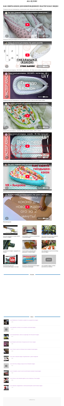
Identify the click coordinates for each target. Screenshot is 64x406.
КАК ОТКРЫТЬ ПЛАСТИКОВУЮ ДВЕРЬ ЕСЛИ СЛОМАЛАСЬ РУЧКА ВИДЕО (25, 378)
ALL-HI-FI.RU (32, 1)
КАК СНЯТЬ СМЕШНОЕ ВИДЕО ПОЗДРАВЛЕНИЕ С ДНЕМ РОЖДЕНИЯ (24, 356)
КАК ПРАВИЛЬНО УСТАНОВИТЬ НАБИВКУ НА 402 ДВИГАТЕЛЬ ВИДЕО (24, 320)
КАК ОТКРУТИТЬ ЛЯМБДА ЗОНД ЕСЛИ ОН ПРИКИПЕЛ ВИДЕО (22, 363)
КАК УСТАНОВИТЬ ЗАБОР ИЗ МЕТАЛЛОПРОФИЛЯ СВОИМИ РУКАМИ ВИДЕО (25, 371)
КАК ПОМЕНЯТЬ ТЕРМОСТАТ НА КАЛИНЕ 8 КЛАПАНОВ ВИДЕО (23, 327)
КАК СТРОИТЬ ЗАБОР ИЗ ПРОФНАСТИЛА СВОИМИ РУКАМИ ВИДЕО (23, 349)
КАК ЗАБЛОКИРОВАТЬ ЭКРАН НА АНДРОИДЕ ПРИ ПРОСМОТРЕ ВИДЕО (24, 334)
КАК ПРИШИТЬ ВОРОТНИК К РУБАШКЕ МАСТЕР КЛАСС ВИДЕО (23, 342)
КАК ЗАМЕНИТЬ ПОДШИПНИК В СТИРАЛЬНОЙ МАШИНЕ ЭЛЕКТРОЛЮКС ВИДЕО (26, 385)
